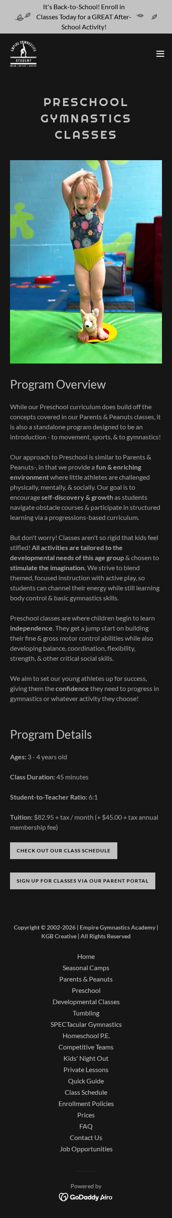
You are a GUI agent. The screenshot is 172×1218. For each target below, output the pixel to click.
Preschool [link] (86, 990)
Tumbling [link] (86, 1013)
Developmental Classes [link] (86, 1001)
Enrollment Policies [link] (86, 1103)
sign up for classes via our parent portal (83, 881)
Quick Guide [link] (86, 1081)
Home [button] (86, 956)
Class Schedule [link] (86, 1092)
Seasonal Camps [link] (86, 967)
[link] (23, 53)
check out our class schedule (64, 850)
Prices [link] (86, 1115)
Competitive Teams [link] (86, 1047)
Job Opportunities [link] (86, 1149)
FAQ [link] (86, 1126)
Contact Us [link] (86, 1137)
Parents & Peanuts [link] (86, 979)
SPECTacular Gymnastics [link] (86, 1024)
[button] (160, 53)
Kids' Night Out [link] (86, 1058)
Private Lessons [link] (86, 1069)
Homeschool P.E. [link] (86, 1035)
